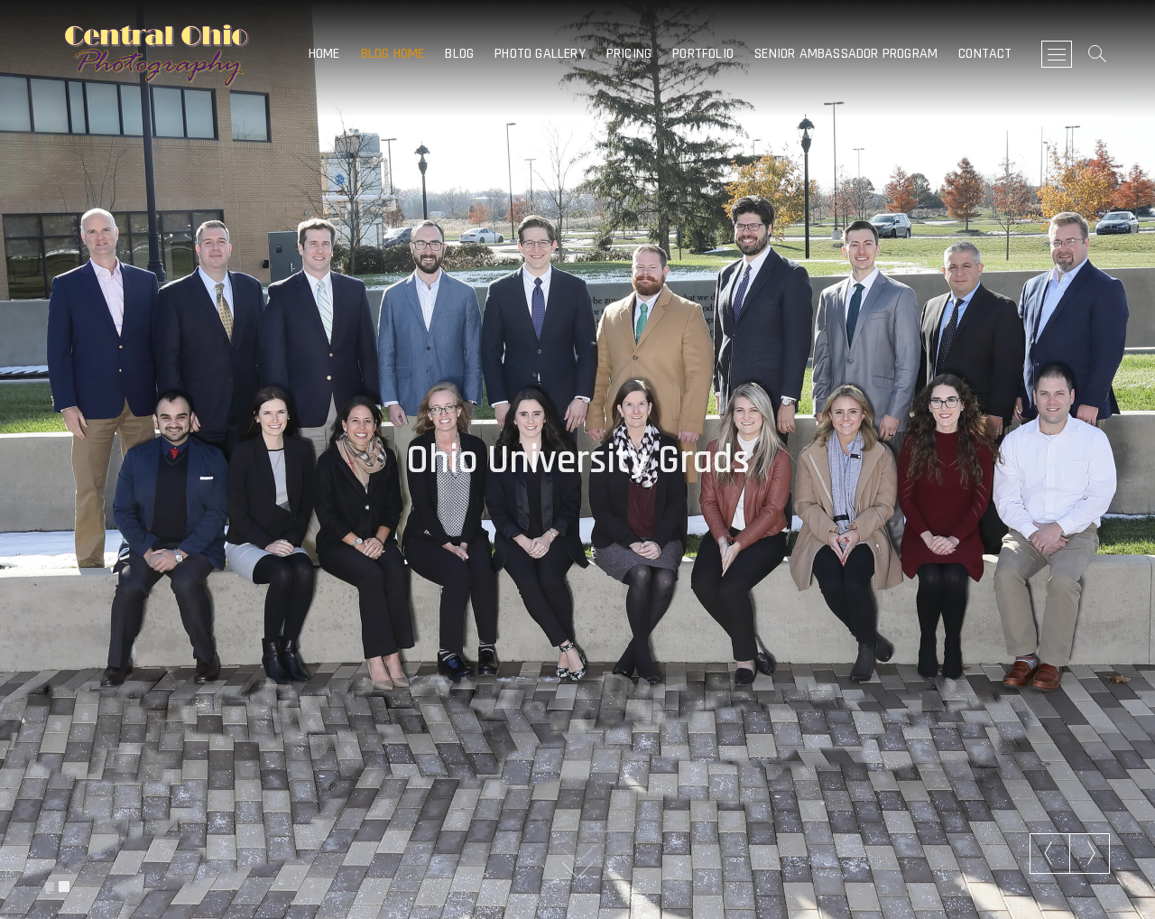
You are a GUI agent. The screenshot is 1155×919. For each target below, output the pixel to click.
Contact (985, 53)
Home (324, 53)
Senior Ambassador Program (846, 53)
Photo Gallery (540, 53)
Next (1089, 853)
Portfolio (703, 53)
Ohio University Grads (578, 456)
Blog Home (393, 53)
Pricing (628, 53)
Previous (1049, 853)
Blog (459, 53)
